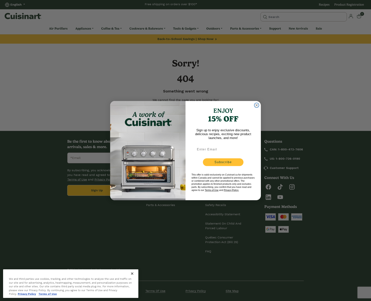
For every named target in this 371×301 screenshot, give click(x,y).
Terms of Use (47, 294)
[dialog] (256, 105)
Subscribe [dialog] (223, 162)
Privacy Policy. (231, 190)
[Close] (132, 273)
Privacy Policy (27, 294)
